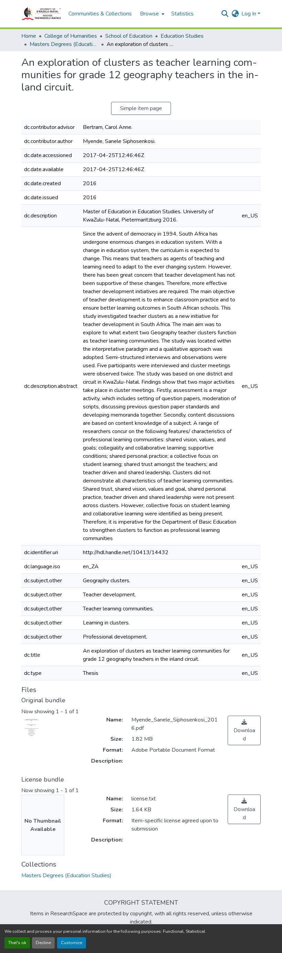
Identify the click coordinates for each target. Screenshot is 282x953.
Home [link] (28, 36)
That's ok (17, 943)
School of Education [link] (128, 36)
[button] (41, 14)
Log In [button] (249, 13)
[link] (244, 730)
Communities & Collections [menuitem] (100, 13)
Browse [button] (149, 13)
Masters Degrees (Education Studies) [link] (64, 44)
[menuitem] (151, 13)
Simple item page (141, 108)
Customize (71, 943)
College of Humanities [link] (70, 36)
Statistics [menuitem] (182, 13)
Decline (43, 943)
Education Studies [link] (182, 36)
